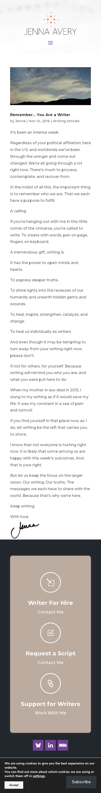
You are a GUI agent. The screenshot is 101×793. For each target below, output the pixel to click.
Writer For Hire (50, 602)
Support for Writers (50, 704)
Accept (13, 785)
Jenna (20, 121)
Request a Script (50, 653)
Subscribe (81, 782)
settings (39, 776)
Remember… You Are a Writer (40, 115)
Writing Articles (66, 121)
